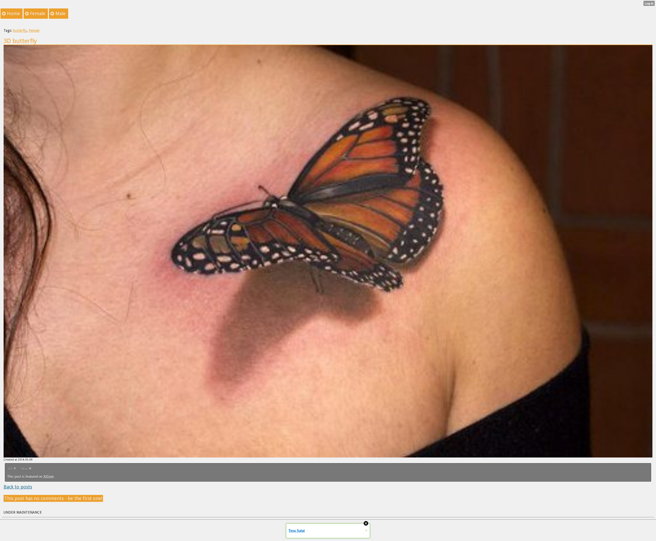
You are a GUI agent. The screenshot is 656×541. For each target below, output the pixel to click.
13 (10, 469)
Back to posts (18, 487)
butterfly (20, 30)
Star (24, 469)
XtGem (48, 476)
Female (34, 30)
